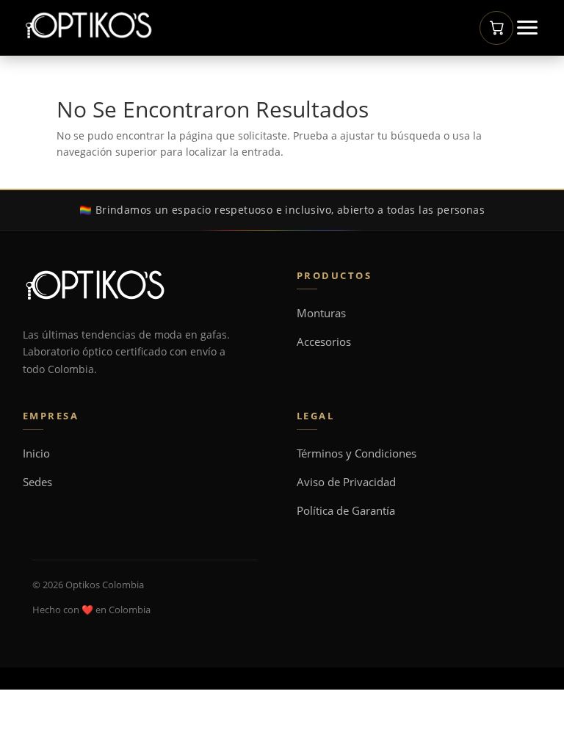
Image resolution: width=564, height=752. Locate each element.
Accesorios (324, 342)
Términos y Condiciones (356, 453)
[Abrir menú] (527, 27)
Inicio (36, 453)
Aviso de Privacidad (346, 482)
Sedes (37, 482)
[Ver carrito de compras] (496, 28)
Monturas (321, 313)
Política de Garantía (346, 511)
